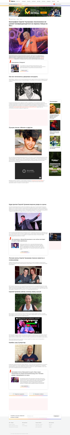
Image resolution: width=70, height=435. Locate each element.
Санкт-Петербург (24, 425)
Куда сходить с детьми (39, 424)
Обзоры (18, 19)
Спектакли (43, 1)
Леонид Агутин (34, 180)
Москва (23, 424)
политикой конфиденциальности (43, 417)
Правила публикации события (13, 425)
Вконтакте (50, 424)
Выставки (38, 1)
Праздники (49, 1)
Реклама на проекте (58, 4)
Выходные (24, 1)
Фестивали (34, 1)
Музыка (21, 19)
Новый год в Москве (39, 425)
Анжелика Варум (40, 180)
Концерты (28, 1)
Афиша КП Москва (13, 19)
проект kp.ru (18, 1)
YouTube (50, 425)
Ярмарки (53, 1)
